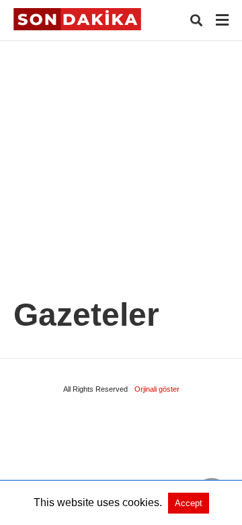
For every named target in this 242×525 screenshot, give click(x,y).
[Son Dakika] (77, 19)
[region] (121, 155)
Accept (188, 503)
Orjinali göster (156, 389)
